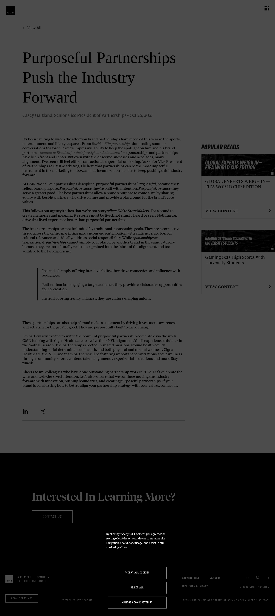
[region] (137, 571)
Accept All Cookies (137, 572)
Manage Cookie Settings (137, 602)
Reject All (137, 587)
